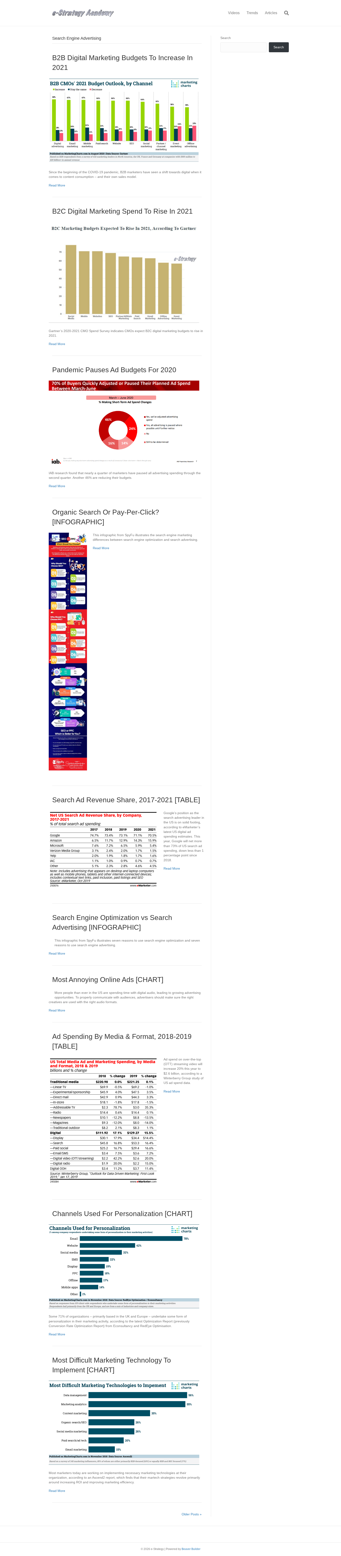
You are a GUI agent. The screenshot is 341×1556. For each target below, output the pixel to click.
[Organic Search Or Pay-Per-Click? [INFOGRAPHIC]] (68, 651)
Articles (271, 13)
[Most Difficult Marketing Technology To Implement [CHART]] (124, 1422)
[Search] (285, 13)
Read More (57, 185)
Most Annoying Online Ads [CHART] (107, 979)
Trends (252, 13)
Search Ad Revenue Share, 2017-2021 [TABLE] (126, 800)
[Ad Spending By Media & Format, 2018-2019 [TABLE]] (103, 1120)
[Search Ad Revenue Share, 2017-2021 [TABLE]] (103, 849)
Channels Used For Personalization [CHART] (122, 1213)
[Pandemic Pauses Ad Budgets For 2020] (124, 422)
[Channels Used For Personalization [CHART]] (124, 1266)
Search (225, 38)
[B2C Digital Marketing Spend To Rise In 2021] (124, 272)
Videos (234, 13)
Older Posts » (192, 1514)
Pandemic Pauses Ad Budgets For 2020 (114, 370)
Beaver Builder (191, 1549)
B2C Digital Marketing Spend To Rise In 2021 (122, 211)
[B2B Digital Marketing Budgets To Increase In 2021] (124, 121)
